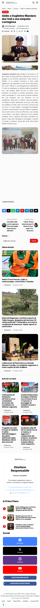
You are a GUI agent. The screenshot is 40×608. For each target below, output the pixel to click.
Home (3, 8)
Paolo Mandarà (10, 26)
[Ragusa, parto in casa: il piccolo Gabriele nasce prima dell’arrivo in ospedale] (10, 517)
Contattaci (25, 601)
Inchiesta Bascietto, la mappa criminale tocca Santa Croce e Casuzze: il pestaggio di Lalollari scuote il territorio (29, 401)
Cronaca (15, 8)
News (9, 8)
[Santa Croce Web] (11, 2)
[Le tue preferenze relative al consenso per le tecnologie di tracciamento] (3, 604)
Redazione (7, 285)
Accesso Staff (34, 601)
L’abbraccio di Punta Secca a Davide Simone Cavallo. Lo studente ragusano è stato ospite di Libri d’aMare (20, 365)
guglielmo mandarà (8, 201)
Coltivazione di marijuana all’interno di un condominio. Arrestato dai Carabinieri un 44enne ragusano (9, 401)
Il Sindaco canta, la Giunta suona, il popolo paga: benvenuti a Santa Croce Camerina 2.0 (24, 527)
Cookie (9, 601)
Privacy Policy (17, 601)
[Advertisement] (20, 176)
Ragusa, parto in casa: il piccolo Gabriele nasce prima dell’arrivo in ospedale (26, 517)
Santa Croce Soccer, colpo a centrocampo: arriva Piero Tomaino (18, 280)
